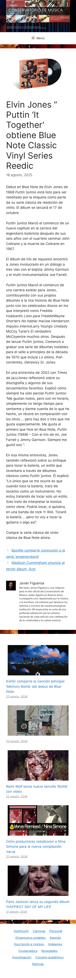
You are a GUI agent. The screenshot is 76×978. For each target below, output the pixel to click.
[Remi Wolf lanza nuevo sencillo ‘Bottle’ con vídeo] (38, 778)
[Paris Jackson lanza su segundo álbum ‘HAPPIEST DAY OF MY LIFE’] (38, 893)
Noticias (38, 964)
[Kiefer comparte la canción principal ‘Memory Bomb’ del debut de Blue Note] (38, 673)
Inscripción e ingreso (29, 944)
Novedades (49, 951)
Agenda (55, 938)
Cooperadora (27, 951)
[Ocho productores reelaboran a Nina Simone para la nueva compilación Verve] (38, 833)
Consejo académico (49, 957)
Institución (21, 931)
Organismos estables (30, 938)
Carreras (39, 931)
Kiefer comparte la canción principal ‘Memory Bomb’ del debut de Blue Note (35, 686)
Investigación (21, 957)
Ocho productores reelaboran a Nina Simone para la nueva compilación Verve (35, 846)
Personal (55, 931)
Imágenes (55, 944)
